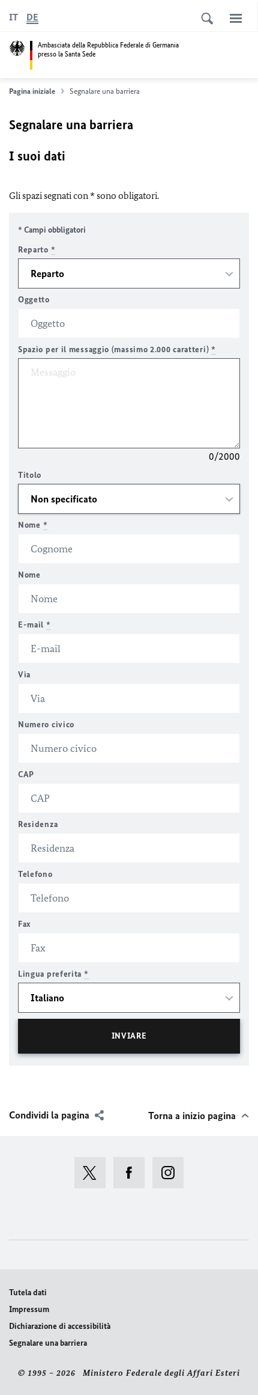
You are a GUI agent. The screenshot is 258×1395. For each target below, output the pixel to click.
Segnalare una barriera (48, 1343)
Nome (32, 525)
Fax (24, 924)
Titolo (29, 475)
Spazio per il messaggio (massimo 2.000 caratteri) (117, 349)
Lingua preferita (53, 974)
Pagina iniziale (32, 91)
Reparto (36, 250)
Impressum (29, 1309)
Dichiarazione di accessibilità (59, 1326)
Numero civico (46, 724)
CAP (26, 774)
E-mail (34, 625)
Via (24, 675)
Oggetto (34, 300)
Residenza (38, 824)
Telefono (35, 874)
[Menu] (236, 18)
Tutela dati (28, 1292)
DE (32, 17)
